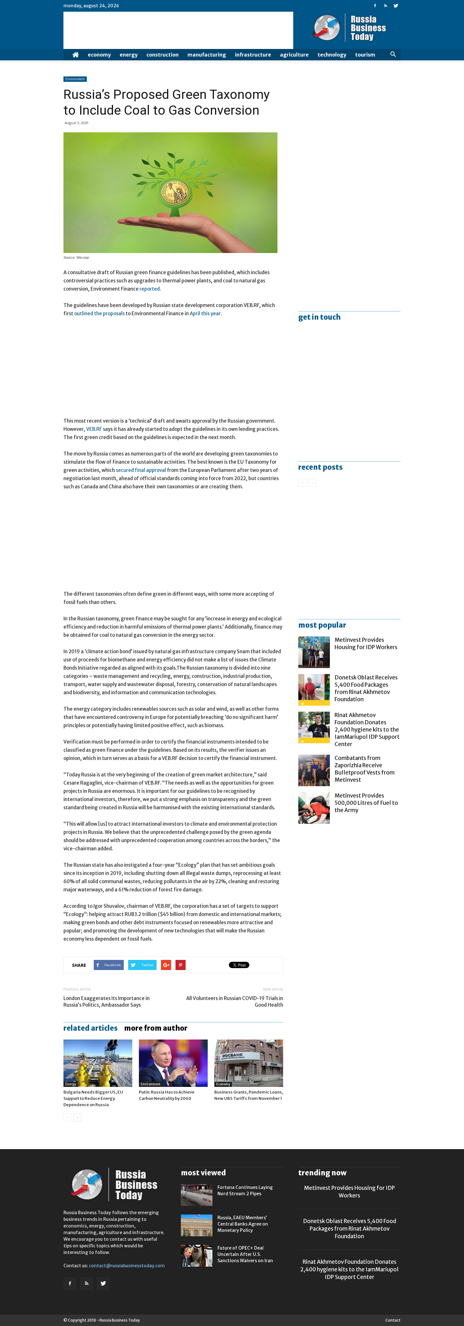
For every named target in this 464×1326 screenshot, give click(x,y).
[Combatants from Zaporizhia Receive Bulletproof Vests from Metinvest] (314, 770)
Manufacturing (206, 54)
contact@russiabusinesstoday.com (127, 1266)
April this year (205, 313)
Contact (393, 1320)
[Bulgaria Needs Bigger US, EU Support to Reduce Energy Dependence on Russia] (97, 1063)
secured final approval (141, 470)
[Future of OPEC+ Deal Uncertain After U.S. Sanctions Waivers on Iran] (196, 1256)
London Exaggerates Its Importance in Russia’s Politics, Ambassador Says (106, 1001)
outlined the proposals (99, 313)
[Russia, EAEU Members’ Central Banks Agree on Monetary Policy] (196, 1225)
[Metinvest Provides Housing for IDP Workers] (314, 652)
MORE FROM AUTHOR (155, 1028)
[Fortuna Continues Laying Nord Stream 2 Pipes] (196, 1195)
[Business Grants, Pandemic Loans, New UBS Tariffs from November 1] (248, 1063)
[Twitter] (396, 5)
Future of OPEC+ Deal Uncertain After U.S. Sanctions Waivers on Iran (245, 1254)
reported (150, 289)
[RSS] (385, 5)
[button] (393, 54)
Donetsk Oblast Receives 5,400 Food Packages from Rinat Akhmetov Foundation (366, 688)
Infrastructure (253, 54)
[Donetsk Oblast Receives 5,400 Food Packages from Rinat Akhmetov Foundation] (314, 690)
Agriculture (294, 54)
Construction (162, 54)
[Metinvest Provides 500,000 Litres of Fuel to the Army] (314, 808)
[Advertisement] (173, 370)
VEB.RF (94, 429)
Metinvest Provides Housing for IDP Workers (366, 643)
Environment (75, 79)
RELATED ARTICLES (90, 1028)
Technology (332, 54)
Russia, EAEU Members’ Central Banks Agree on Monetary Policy (242, 1224)
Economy (99, 54)
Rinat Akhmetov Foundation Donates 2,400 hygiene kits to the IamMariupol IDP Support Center (367, 730)
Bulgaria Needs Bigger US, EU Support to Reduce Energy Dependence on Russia (93, 1098)
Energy (129, 54)
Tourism (365, 54)
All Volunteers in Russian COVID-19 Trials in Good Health (234, 1001)
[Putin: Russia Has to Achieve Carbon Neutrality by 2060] (173, 1063)
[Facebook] (375, 5)
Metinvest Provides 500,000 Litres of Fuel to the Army (366, 803)
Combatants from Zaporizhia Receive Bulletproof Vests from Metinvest (365, 769)
